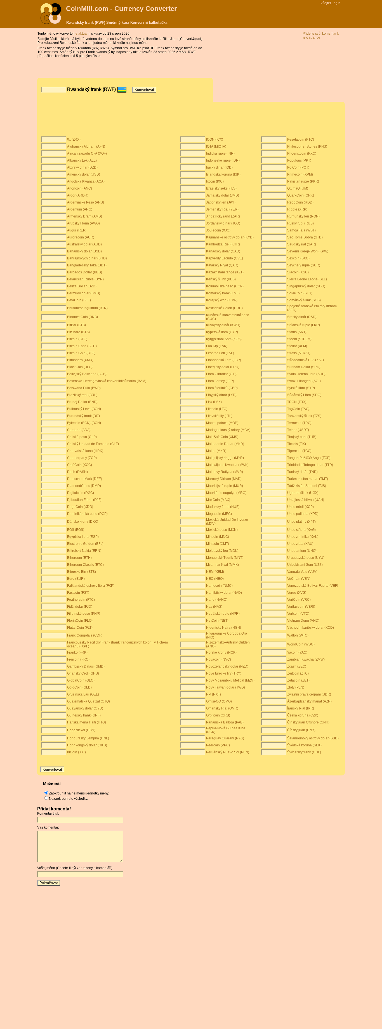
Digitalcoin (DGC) (80, 493)
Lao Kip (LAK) (216, 346)
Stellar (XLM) (297, 346)
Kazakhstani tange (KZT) (225, 272)
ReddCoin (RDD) (300, 202)
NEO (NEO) (215, 579)
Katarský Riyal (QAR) (222, 265)
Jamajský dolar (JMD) (222, 195)
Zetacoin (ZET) (298, 680)
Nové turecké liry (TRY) (223, 673)
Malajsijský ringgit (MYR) (225, 458)
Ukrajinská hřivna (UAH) (305, 500)
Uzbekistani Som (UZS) (305, 565)
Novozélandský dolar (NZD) (227, 666)
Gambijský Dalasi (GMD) (86, 666)
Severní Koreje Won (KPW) (307, 251)
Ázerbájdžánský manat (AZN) (309, 701)
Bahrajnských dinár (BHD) (87, 258)
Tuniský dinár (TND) (302, 472)
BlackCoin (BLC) (80, 367)
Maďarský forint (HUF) (222, 507)
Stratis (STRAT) (298, 353)
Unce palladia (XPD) (303, 514)
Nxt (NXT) (213, 694)
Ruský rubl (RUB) (300, 223)
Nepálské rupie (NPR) (223, 614)
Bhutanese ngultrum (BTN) (87, 308)
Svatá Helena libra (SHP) (306, 374)
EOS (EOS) (75, 530)
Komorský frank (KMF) (223, 293)
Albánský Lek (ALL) (82, 160)
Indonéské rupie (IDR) (223, 160)
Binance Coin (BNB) (82, 317)
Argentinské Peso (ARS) (85, 202)
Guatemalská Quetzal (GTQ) (88, 701)
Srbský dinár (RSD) (302, 317)
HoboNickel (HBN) (81, 730)
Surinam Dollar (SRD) (303, 367)
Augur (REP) (76, 230)
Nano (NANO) (216, 600)
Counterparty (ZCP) (82, 458)
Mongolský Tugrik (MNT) (224, 558)
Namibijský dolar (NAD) (224, 593)
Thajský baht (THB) (301, 437)
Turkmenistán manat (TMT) (307, 479)
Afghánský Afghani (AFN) (86, 146)
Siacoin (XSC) (298, 272)
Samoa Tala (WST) (301, 230)
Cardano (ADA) (79, 430)
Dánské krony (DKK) (82, 522)
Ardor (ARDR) (77, 195)
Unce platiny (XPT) (301, 522)
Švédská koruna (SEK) (304, 745)
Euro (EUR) (76, 579)
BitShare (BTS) (78, 332)
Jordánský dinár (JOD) (223, 223)
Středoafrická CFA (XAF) (305, 360)
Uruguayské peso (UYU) (305, 558)
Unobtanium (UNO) (302, 551)
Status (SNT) (296, 332)
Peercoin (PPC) (218, 745)
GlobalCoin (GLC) (81, 680)
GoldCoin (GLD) (79, 687)
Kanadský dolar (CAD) (223, 251)
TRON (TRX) (296, 402)
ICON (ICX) (214, 139)
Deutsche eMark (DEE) (84, 479)
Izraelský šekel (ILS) (221, 188)
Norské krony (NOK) (221, 652)
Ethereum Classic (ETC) (85, 565)
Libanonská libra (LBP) (223, 360)
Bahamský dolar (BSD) (84, 251)
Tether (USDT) (298, 430)
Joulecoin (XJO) (218, 230)
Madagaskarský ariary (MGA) (228, 430)
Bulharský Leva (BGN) (84, 409)
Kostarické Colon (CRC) (224, 308)
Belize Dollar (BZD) (81, 286)
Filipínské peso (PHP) (83, 614)
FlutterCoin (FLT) (80, 628)
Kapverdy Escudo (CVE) (224, 258)
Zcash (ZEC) (296, 666)
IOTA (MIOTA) (216, 146)
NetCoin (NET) (217, 621)
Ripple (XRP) (297, 209)
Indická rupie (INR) (220, 153)
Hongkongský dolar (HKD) (87, 745)
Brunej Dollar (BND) (82, 402)
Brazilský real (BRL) (82, 395)
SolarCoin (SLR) (299, 293)
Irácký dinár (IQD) (219, 167)
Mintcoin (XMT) (217, 544)
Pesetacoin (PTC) (300, 139)
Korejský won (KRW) (221, 300)
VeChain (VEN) (298, 579)
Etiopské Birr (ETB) (81, 572)
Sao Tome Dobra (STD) (305, 237)
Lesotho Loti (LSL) (220, 353)
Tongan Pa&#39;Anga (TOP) (309, 458)
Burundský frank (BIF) (83, 416)
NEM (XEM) (215, 572)
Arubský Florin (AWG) (83, 223)
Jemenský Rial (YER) (222, 209)
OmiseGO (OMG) (219, 701)
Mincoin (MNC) (217, 537)
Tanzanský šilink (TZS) (304, 416)
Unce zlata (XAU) (300, 544)
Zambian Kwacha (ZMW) (306, 659)
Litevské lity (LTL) (219, 416)
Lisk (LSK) (214, 402)
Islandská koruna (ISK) (223, 174)
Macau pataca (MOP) (222, 423)
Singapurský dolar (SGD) (306, 286)
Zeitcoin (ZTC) (298, 673)
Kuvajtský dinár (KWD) (223, 325)
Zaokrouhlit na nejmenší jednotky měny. (79, 793)
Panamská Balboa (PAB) (225, 722)
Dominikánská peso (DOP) (87, 514)
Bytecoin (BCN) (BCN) (84, 423)
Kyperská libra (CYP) (222, 332)
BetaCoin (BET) (79, 300)
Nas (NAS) (214, 607)
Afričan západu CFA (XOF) (87, 153)
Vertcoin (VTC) (298, 614)
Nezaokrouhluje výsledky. (68, 799)
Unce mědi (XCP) (300, 507)
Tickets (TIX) (296, 444)
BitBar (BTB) (76, 325)
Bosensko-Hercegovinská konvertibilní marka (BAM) (106, 381)
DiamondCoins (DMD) (84, 486)
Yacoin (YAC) (297, 652)
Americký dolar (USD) (83, 174)
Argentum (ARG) (79, 209)
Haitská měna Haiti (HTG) (86, 722)
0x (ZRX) (74, 139)
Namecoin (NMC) (219, 586)
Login (336, 3)
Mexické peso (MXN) (222, 530)
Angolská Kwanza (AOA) (86, 181)
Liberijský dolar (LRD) (222, 367)
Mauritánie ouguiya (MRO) (226, 493)
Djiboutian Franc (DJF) (84, 500)
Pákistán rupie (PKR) (303, 181)
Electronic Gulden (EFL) (85, 544)
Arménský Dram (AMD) (84, 216)
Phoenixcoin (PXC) (301, 153)
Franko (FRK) (77, 652)
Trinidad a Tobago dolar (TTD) (310, 465)
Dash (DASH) (77, 472)
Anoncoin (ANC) (79, 188)
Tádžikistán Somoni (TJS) (306, 486)
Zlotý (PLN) (295, 687)
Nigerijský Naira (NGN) (223, 628)
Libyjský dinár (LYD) (221, 395)
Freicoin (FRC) (78, 659)
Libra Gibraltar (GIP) (221, 374)
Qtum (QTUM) (297, 188)
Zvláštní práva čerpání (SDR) (309, 694)
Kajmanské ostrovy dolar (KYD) (230, 237)
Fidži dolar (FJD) (79, 607)
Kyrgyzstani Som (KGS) (224, 339)
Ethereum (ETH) (79, 558)
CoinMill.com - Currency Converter (121, 8)
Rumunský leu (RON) (303, 216)
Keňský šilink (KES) (221, 279)
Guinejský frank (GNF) (84, 715)
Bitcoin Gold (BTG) (81, 353)
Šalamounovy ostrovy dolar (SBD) (313, 738)
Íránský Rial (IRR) (300, 708)
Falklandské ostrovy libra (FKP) (90, 586)
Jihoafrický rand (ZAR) (223, 216)
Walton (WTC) (297, 635)
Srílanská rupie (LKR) (303, 325)
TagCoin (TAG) (298, 409)
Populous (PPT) (299, 160)
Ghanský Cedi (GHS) (83, 673)
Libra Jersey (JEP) (220, 381)
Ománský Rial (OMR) (222, 708)
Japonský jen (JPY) (220, 202)
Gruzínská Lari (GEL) (83, 694)
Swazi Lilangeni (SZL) (304, 381)
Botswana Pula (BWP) (84, 388)
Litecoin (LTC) (216, 409)
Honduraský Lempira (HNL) (88, 738)
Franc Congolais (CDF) (84, 635)
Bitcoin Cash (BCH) (82, 346)
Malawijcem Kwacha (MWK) (227, 465)
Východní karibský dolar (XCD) (310, 628)
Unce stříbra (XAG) (301, 530)
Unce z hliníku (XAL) (302, 537)
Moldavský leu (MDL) (222, 551)
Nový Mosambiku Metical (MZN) (230, 680)
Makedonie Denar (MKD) (225, 444)
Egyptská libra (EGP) (83, 537)
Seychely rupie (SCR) (303, 265)
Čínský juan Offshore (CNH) (308, 722)
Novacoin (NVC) (218, 659)
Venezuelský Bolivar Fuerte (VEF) (312, 586)
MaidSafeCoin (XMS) (222, 437)
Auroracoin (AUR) (80, 237)
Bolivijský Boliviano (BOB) (87, 374)
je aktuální (83, 34)
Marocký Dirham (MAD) (224, 479)
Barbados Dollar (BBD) (84, 272)
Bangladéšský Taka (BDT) (87, 265)
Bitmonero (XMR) (80, 360)
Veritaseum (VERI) (301, 607)
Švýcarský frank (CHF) (304, 752)
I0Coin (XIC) (76, 752)
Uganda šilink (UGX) (303, 493)
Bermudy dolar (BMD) (83, 293)
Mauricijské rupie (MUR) (224, 486)
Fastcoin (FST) (78, 593)
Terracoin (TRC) (299, 423)
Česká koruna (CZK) (302, 715)
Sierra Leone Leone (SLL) (307, 279)
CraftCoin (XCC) (79, 465)
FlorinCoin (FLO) (80, 621)
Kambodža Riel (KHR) (223, 244)
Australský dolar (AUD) (84, 244)
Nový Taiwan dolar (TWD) (225, 687)
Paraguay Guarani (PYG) (225, 738)
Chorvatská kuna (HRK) (85, 451)
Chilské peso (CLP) (82, 437)
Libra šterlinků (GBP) (222, 388)
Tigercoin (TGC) (299, 451)
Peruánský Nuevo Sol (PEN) (227, 752)
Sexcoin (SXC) (298, 258)
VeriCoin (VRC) (299, 600)
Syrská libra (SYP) (301, 388)
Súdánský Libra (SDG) (304, 395)
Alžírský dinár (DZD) (82, 167)
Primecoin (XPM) (300, 174)
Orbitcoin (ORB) (218, 715)
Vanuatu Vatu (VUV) (302, 572)
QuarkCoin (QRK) (300, 195)
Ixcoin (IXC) (215, 181)
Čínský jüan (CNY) (301, 730)
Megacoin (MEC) (219, 514)
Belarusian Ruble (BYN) (85, 279)
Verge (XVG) (296, 593)
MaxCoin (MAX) (218, 500)
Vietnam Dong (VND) (303, 621)
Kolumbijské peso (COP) (225, 286)
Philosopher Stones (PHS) (307, 146)
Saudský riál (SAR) (301, 244)
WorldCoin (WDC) (301, 644)
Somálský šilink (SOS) (304, 300)
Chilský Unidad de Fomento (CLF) (93, 444)
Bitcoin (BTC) (77, 339)
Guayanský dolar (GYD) (85, 708)
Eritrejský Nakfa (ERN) (84, 551)
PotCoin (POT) (298, 167)
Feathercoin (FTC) (81, 600)
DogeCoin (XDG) (80, 507)
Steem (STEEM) (299, 339)
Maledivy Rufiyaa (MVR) (224, 472)
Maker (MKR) (216, 451)
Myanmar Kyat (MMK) (222, 565)
